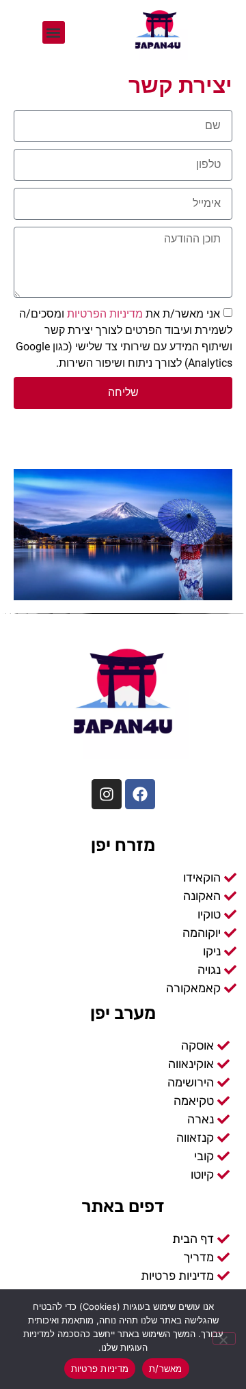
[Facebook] (140, 794)
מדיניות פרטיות (100, 1368)
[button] (53, 32)
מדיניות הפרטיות (103, 313)
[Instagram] (107, 794)
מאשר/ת (165, 1368)
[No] (224, 1338)
